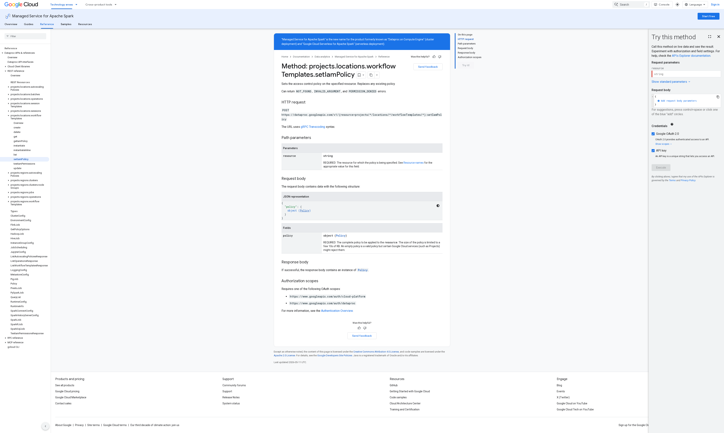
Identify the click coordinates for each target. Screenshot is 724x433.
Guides (28, 24)
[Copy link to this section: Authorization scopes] (322, 281)
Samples (66, 24)
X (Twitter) (563, 397)
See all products (64, 385)
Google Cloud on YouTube (572, 403)
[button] (24, 53)
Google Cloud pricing (67, 391)
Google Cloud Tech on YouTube (575, 409)
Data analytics (322, 56)
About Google (63, 425)
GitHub (394, 385)
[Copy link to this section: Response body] (312, 262)
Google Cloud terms (115, 425)
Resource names (413, 162)
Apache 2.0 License (284, 355)
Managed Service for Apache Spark (43, 16)
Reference (47, 24)
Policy (304, 210)
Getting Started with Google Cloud (410, 391)
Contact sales (63, 403)
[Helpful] (434, 57)
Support (227, 391)
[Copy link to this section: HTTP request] (309, 102)
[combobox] (631, 4)
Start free (708, 16)
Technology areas (61, 4)
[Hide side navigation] (45, 426)
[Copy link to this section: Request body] (309, 179)
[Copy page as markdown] (371, 75)
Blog (559, 385)
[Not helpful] (440, 57)
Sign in (715, 4)
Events (561, 391)
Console (664, 4)
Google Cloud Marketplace (70, 397)
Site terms (93, 425)
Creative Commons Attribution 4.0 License (376, 351)
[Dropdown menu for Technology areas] (77, 4)
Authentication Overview (337, 311)
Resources (85, 24)
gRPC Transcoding (313, 127)
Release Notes (231, 397)
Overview (11, 24)
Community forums (234, 385)
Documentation (301, 56)
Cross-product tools (98, 4)
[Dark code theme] (438, 206)
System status (231, 403)
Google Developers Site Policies (334, 355)
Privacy (79, 425)
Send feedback (428, 66)
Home (284, 56)
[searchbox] (25, 36)
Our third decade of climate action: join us (154, 425)
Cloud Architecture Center (405, 403)
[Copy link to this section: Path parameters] (315, 138)
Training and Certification (405, 409)
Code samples (398, 397)
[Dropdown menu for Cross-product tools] (116, 4)
